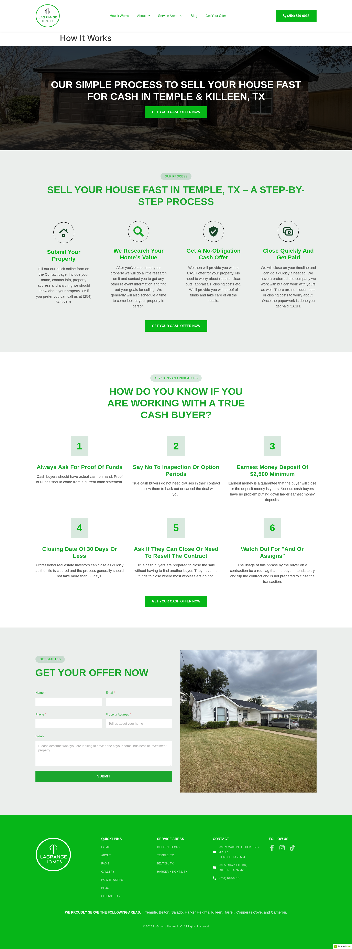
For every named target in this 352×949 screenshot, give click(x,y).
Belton (164, 912)
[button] (176, 176)
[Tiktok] (292, 848)
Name (40, 692)
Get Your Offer (216, 16)
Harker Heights (197, 912)
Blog (194, 16)
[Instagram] (282, 848)
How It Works (119, 16)
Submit (103, 776)
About (141, 16)
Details (40, 736)
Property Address (118, 714)
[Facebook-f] (272, 848)
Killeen (216, 912)
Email (110, 692)
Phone (40, 714)
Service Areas (168, 16)
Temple (151, 912)
